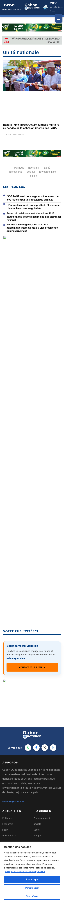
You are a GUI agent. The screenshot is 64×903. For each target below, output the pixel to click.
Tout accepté (32, 879)
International (9, 835)
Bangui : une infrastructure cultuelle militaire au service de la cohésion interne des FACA (31, 126)
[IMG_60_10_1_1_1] (32, 238)
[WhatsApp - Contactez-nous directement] (28, 747)
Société (37, 823)
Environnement (42, 818)
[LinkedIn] (53, 747)
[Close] (61, 844)
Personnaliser (32, 888)
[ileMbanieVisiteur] (32, 681)
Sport (5, 829)
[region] (32, 872)
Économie (7, 823)
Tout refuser (32, 896)
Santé (36, 829)
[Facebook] (36, 747)
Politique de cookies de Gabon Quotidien (25, 871)
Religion (38, 835)
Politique (7, 818)
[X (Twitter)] (44, 747)
